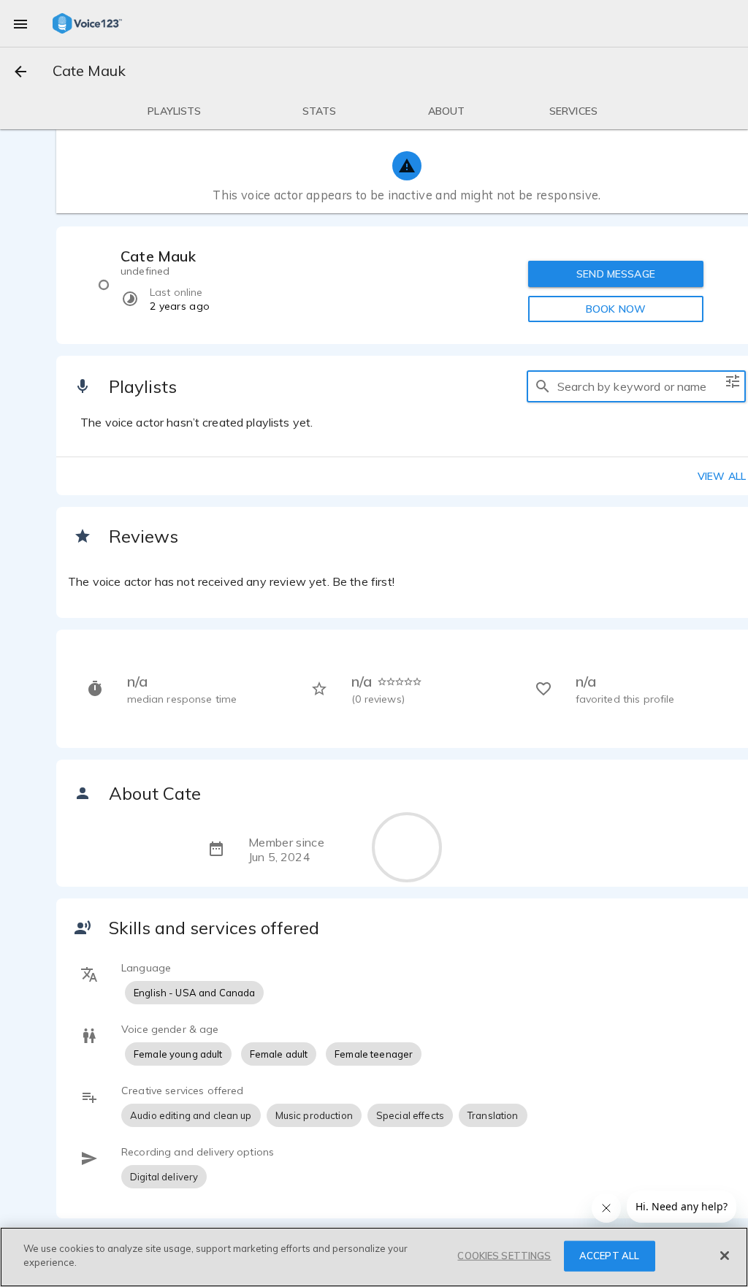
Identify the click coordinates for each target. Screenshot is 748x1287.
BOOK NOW (616, 309)
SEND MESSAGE (615, 273)
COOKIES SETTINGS (504, 1255)
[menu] (20, 23)
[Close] (725, 1256)
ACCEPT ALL (609, 1255)
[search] (542, 386)
